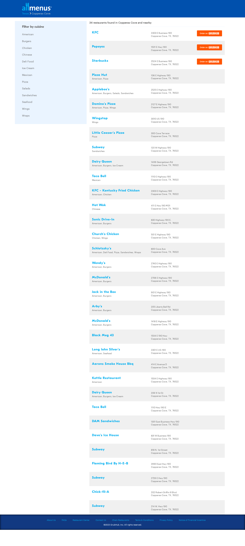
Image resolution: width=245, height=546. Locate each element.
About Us (51, 519)
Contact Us (101, 519)
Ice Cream (28, 68)
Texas (25, 13)
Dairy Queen (102, 161)
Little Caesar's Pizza (108, 133)
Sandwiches (29, 95)
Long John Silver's (106, 349)
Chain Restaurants (120, 519)
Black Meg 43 (103, 335)
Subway (98, 147)
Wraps (26, 115)
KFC (95, 32)
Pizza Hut (99, 75)
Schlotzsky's (101, 248)
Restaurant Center (81, 519)
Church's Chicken (105, 234)
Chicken (27, 48)
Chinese (27, 54)
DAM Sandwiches (106, 421)
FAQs (64, 519)
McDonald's (101, 277)
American (28, 34)
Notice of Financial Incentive (192, 519)
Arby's (97, 306)
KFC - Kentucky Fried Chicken (116, 190)
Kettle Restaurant (106, 378)
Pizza (25, 81)
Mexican (27, 75)
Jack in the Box (104, 292)
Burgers (26, 41)
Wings (26, 108)
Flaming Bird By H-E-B (110, 463)
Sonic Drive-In (103, 219)
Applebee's (101, 89)
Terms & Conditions (144, 519)
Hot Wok (99, 205)
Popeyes (98, 46)
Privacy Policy (166, 519)
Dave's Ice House (105, 435)
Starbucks (100, 61)
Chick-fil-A (100, 492)
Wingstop (100, 118)
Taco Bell (99, 176)
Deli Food (28, 61)
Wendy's (98, 263)
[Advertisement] (42, 181)
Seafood (27, 102)
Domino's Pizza (104, 104)
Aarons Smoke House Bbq (113, 364)
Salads (26, 88)
